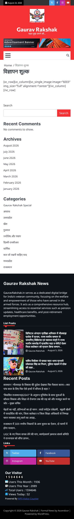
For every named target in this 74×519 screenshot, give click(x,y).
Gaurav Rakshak (37, 29)
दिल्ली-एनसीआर (11, 242)
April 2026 (9, 170)
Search (7, 105)
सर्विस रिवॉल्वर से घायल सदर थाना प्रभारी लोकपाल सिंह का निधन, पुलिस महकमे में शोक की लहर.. (46, 364)
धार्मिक (6, 248)
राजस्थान (7, 267)
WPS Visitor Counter (28, 498)
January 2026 (11, 188)
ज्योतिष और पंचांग (12, 236)
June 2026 (9, 157)
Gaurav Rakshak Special (17, 205)
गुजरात (6, 230)
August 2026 (11, 145)
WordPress (43, 513)
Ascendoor (63, 510)
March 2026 (10, 176)
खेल (5, 223)
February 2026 (12, 182)
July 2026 (9, 151)
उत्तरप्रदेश (7, 217)
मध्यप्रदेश (7, 261)
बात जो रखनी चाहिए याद (15, 254)
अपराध (6, 211)
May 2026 (9, 164)
